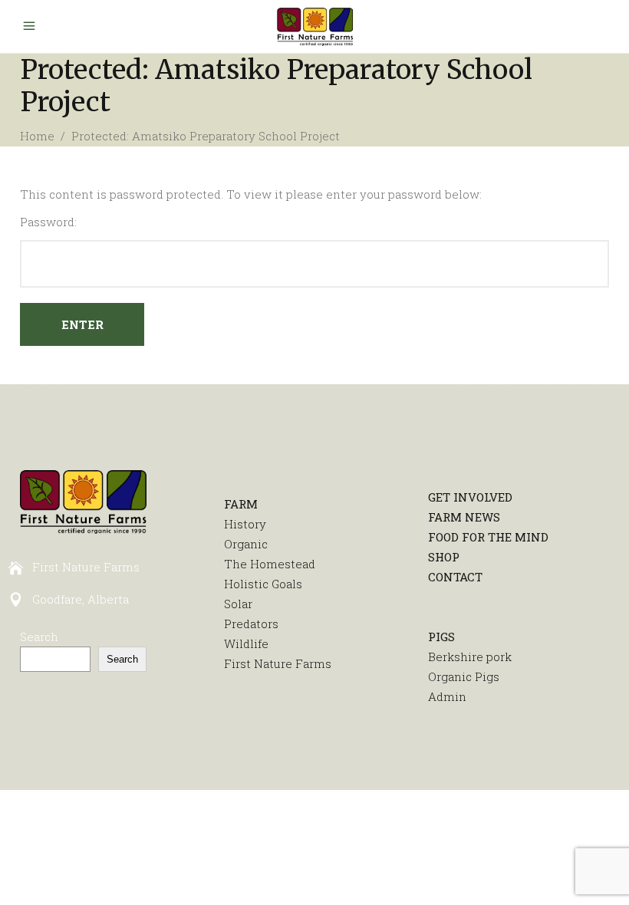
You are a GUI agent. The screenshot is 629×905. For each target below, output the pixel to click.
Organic (246, 543)
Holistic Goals (263, 583)
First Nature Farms (277, 663)
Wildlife (246, 643)
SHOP (443, 556)
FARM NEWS (464, 517)
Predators (251, 623)
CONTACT (455, 576)
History (245, 523)
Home (37, 135)
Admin (447, 696)
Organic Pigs (463, 676)
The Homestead (269, 563)
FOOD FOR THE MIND (488, 537)
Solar (238, 603)
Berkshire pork (470, 656)
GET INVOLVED (470, 497)
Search (39, 636)
